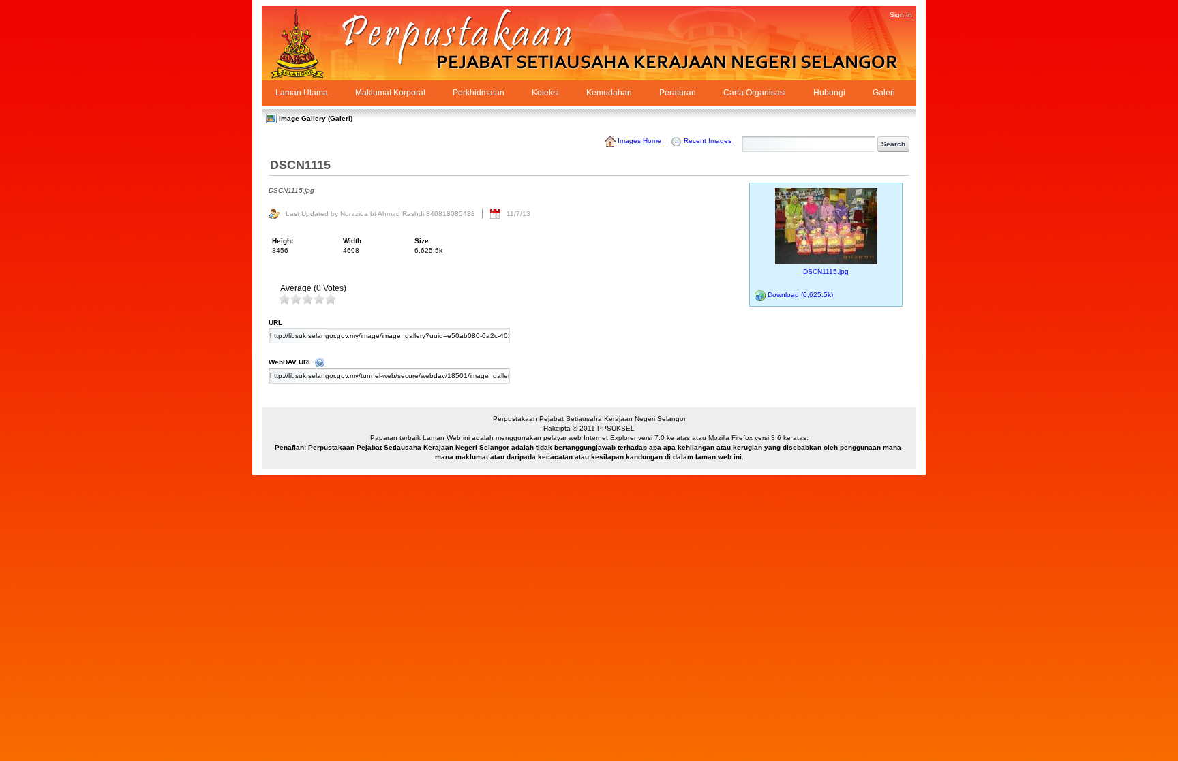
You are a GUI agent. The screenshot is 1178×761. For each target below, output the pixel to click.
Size (421, 241)
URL (275, 322)
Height (282, 241)
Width (352, 241)
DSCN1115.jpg (826, 271)
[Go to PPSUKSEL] (309, 43)
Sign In (901, 14)
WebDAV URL (481, 362)
